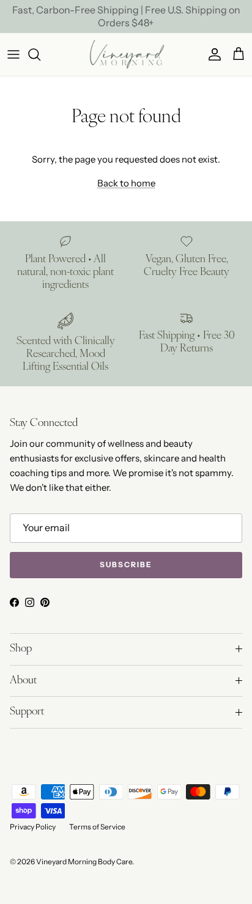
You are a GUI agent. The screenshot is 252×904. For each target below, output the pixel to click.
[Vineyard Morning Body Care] (126, 54)
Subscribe (126, 564)
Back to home (126, 183)
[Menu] (13, 54)
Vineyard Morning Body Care (84, 861)
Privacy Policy (33, 826)
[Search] (40, 54)
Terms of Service (97, 826)
